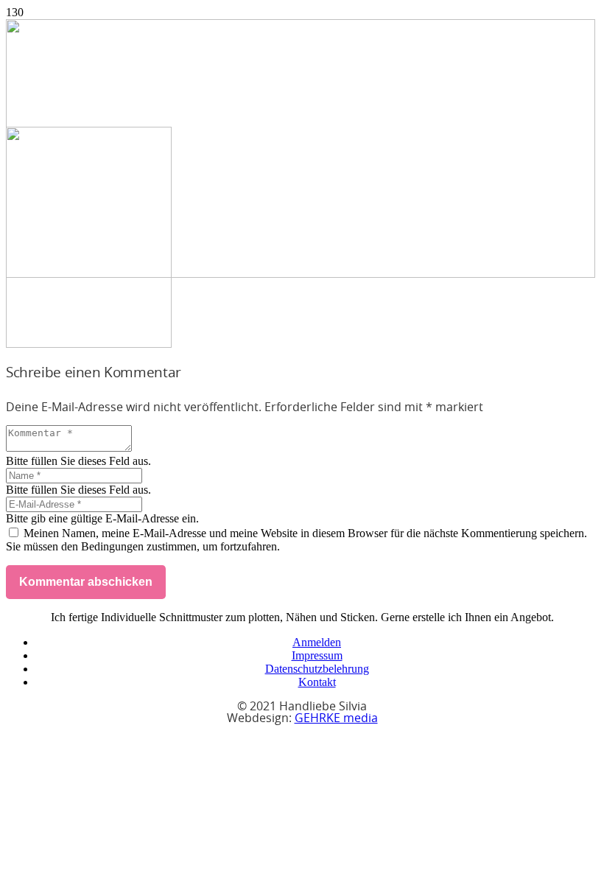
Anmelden (316, 642)
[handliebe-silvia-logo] (300, 273)
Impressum (317, 655)
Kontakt (317, 682)
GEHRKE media (336, 718)
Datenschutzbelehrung (317, 668)
